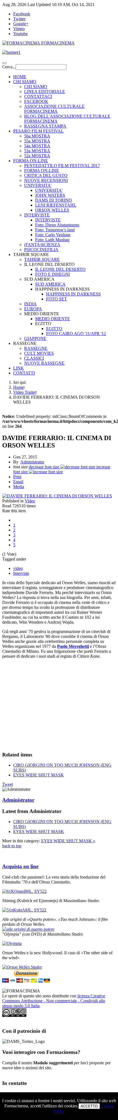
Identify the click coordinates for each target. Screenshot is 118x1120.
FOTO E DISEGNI (52, 274)
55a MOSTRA (37, 141)
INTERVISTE (37, 215)
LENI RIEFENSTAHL (55, 205)
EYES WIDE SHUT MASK (38, 775)
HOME (19, 76)
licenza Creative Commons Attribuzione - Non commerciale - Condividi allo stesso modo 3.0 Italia (53, 1001)
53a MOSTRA (37, 150)
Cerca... (9, 66)
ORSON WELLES (52, 210)
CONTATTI (24, 373)
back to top (11, 845)
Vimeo (19, 28)
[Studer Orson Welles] (22, 967)
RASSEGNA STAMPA (45, 126)
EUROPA (33, 308)
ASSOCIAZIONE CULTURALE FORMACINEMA (54, 109)
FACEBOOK (36, 101)
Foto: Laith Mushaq (52, 239)
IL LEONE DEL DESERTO (60, 269)
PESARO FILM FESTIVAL (38, 131)
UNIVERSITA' (38, 185)
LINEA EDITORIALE (44, 91)
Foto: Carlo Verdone (53, 234)
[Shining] (24, 910)
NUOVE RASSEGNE (44, 363)
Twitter (19, 18)
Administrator (32, 462)
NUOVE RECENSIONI (46, 180)
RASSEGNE (35, 348)
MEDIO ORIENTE (52, 318)
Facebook (21, 14)
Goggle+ (21, 23)
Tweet (7, 784)
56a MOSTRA (37, 136)
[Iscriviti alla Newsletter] (59, 52)
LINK (18, 368)
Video (30, 501)
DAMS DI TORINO (53, 200)
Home (18, 387)
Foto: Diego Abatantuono (57, 225)
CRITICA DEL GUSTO (46, 175)
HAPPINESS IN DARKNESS (73, 294)
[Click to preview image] (57, 496)
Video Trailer (24, 392)
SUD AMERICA (50, 284)
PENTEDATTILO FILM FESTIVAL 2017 (62, 165)
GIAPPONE (35, 338)
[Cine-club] (24, 891)
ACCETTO (89, 1106)
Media (18, 486)
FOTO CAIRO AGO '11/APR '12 (76, 333)
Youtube (20, 33)
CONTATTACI (38, 96)
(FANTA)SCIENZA (42, 244)
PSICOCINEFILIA (41, 249)
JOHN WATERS (50, 195)
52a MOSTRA (37, 155)
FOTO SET (56, 299)
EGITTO (54, 328)
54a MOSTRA (37, 145)
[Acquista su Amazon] (28, 929)
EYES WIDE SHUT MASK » (68, 840)
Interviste (21, 573)
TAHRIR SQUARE (42, 259)
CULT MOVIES (39, 353)
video (18, 568)
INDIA (30, 304)
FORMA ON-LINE (30, 160)
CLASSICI (34, 358)
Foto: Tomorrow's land (55, 229)
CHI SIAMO (24, 81)
